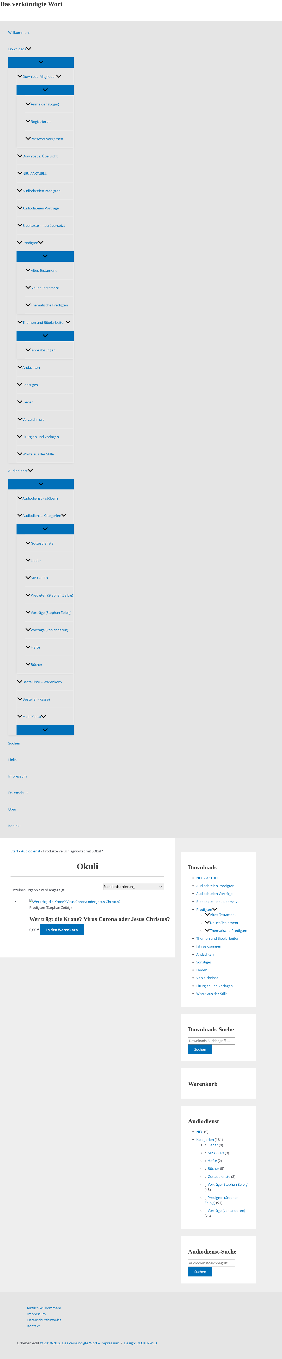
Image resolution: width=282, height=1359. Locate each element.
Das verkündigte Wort (31, 4)
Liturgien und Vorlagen (41, 436)
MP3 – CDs (39, 578)
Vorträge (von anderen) (49, 630)
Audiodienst (17, 470)
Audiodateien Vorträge (41, 208)
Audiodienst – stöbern (40, 498)
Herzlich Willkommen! (43, 1308)
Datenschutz (18, 792)
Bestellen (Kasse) (36, 699)
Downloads (17, 49)
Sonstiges (30, 384)
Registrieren (41, 121)
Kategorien (205, 1139)
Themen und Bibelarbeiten (44, 322)
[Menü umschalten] (41, 62)
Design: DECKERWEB (140, 1343)
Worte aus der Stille (38, 454)
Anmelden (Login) (45, 104)
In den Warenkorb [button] (62, 929)
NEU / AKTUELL (35, 173)
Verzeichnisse (34, 419)
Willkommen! (19, 32)
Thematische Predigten (49, 305)
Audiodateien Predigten (41, 190)
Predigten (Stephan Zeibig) (52, 595)
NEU (199, 1131)
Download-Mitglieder (39, 76)
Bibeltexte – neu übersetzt (44, 225)
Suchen (14, 743)
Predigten (30, 242)
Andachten (31, 367)
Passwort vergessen (47, 138)
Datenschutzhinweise (44, 1320)
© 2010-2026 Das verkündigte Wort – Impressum (79, 1343)
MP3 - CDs (216, 1152)
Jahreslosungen (43, 350)
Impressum (17, 776)
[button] (28, 49)
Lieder (28, 402)
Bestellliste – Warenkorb (42, 682)
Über (12, 809)
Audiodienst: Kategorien (42, 515)
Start (14, 851)
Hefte (35, 647)
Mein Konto (32, 716)
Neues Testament (45, 287)
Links (12, 759)
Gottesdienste (42, 543)
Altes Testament (44, 270)
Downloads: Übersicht (40, 156)
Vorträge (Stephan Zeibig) (51, 612)
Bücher (36, 664)
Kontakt (14, 825)
